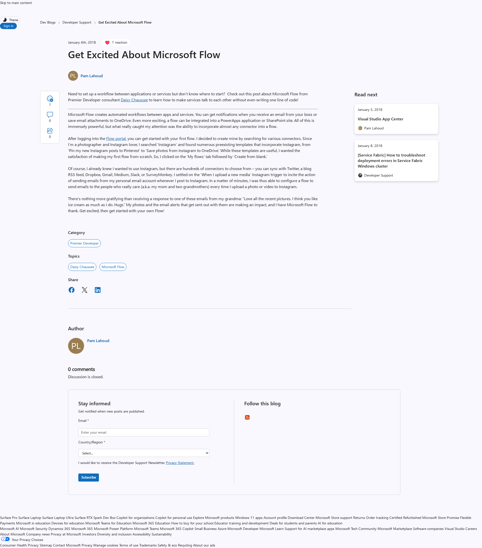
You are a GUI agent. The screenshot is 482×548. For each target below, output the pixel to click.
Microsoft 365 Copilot (177, 528)
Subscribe (88, 477)
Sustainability (162, 534)
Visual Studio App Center (380, 118)
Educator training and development (241, 523)
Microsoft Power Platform (113, 528)
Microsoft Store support (334, 517)
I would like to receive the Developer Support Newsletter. (136, 462)
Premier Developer (84, 243)
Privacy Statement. (180, 462)
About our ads (204, 545)
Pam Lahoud (92, 75)
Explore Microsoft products (213, 517)
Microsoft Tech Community (356, 528)
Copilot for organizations (135, 517)
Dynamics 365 (59, 528)
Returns (359, 517)
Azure (222, 528)
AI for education (330, 523)
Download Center (301, 517)
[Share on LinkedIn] (97, 290)
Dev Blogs (47, 22)
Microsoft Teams (146, 528)
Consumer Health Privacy (19, 545)
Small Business (206, 528)
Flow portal (116, 138)
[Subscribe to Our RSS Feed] (247, 419)
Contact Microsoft (67, 545)
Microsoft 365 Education (151, 523)
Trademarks (148, 545)
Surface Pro (8, 517)
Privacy (87, 545)
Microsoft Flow (113, 266)
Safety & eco (167, 545)
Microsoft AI (9, 528)
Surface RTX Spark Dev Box (95, 517)
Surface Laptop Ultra (58, 517)
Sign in (8, 26)
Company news (38, 534)
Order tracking (377, 517)
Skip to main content (16, 2)
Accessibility (142, 534)
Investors (89, 534)
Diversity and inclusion (114, 534)
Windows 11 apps (249, 517)
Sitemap (46, 545)
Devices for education (67, 523)
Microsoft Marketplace (395, 528)
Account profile (275, 517)
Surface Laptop (29, 517)
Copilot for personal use (173, 517)
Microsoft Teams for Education (108, 523)
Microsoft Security (33, 528)
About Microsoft (12, 534)
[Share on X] (84, 290)
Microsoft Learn (272, 528)
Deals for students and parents (293, 523)
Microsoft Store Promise (440, 517)
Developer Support (77, 22)
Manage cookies (105, 545)
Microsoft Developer (243, 528)
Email (83, 420)
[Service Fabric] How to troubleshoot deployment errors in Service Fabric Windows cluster (391, 160)
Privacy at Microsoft (66, 534)
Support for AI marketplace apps (309, 528)
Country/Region (91, 442)
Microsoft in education (33, 523)
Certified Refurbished (405, 517)
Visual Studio (454, 528)
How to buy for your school (192, 523)
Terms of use (128, 545)
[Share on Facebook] (71, 290)
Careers (471, 528)
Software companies (428, 528)
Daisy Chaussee (134, 99)
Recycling (185, 545)
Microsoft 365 (82, 528)
